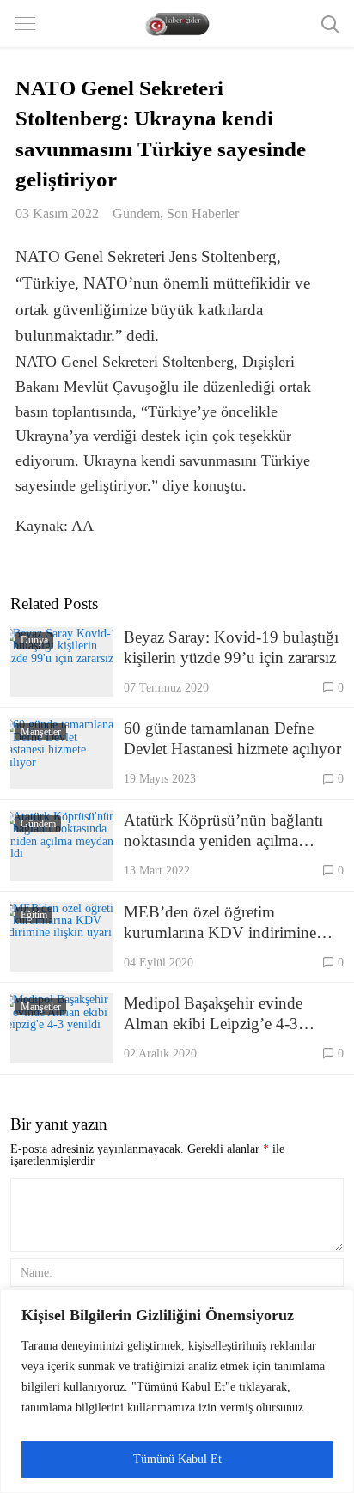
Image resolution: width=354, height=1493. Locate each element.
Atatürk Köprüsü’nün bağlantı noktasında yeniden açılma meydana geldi (223, 831)
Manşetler (41, 732)
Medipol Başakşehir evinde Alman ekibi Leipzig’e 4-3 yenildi (213, 1014)
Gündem (136, 213)
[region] (177, 1391)
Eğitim (34, 915)
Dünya (34, 640)
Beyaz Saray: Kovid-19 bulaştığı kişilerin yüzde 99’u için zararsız (231, 647)
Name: (36, 1272)
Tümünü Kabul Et (177, 1459)
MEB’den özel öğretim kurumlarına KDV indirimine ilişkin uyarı (220, 923)
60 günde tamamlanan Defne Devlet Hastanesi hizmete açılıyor (232, 738)
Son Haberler (203, 213)
